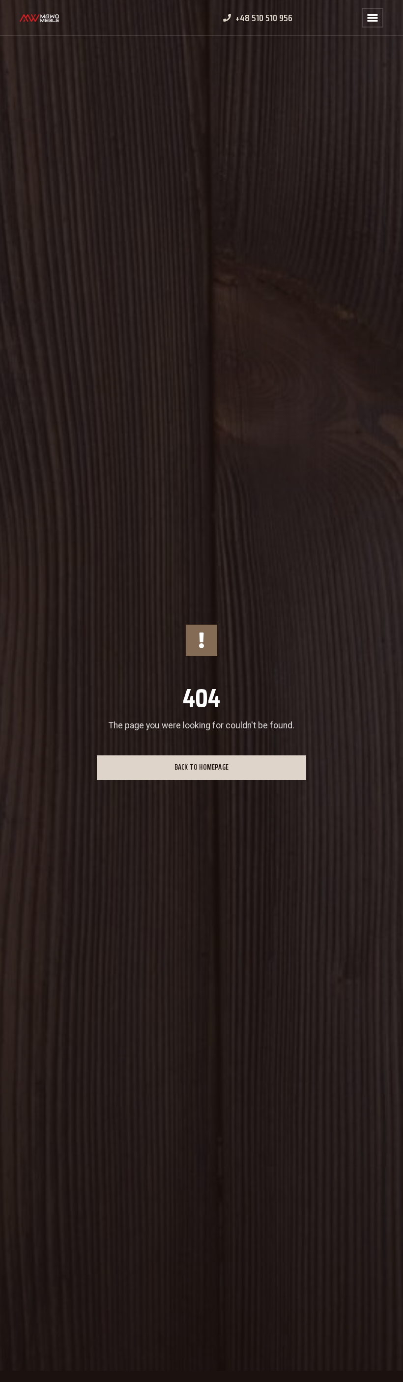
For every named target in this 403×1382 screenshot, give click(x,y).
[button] (372, 18)
